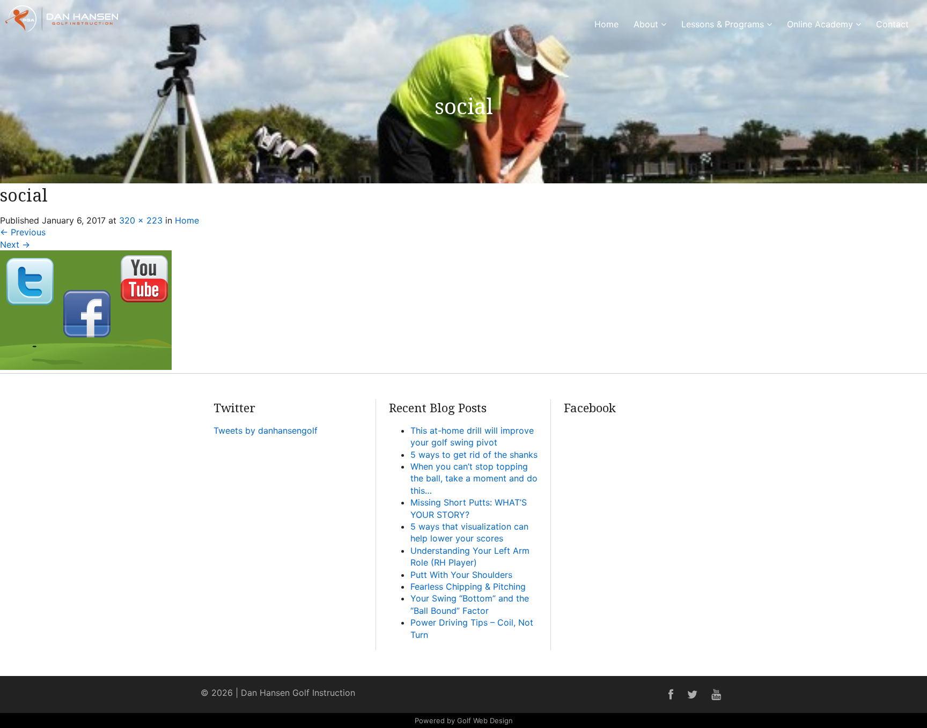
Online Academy (821, 24)
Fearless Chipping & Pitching (468, 586)
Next (15, 244)
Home (606, 24)
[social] (86, 366)
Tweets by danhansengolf (266, 430)
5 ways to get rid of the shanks (474, 454)
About (647, 24)
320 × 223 (141, 220)
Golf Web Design (485, 720)
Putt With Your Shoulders (461, 574)
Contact (892, 24)
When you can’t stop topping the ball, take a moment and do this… (474, 478)
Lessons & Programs (724, 24)
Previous (23, 232)
